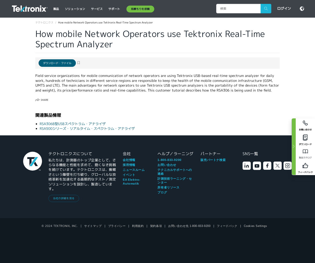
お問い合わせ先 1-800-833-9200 (189, 226)
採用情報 (129, 165)
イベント (129, 174)
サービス (97, 9)
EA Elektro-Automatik (131, 181)
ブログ (162, 192)
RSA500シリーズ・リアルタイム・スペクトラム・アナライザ (87, 128)
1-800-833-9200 (169, 160)
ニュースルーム (134, 169)
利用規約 (138, 226)
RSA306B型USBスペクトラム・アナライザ (73, 123)
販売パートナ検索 (213, 160)
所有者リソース (168, 187)
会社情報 (129, 160)
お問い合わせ (167, 165)
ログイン (284, 8)
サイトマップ (93, 226)
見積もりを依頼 (140, 9)
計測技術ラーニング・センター (175, 180)
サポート (114, 9)
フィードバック (227, 226)
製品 (56, 9)
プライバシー (117, 226)
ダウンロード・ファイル (57, 63)
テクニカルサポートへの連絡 (175, 171)
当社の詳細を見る (64, 198)
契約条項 (156, 226)
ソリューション (75, 9)
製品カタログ (305, 157)
